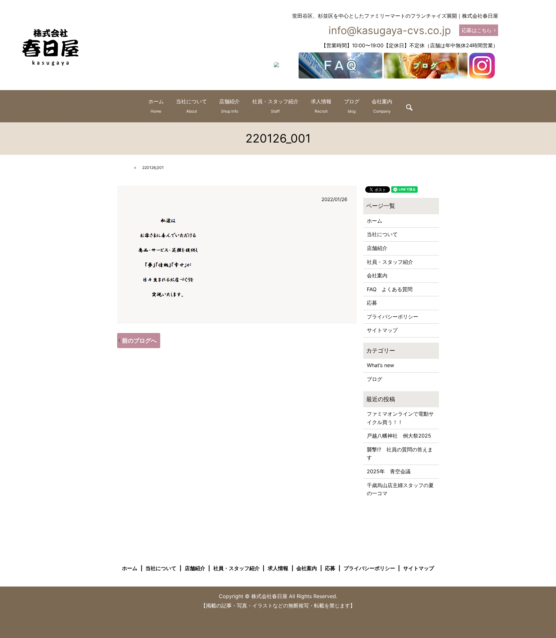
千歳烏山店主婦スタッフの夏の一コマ (400, 489)
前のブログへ (139, 340)
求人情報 (321, 106)
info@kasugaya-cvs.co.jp (390, 30)
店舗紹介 (229, 106)
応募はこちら (477, 30)
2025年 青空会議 (389, 471)
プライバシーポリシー (392, 316)
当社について (191, 106)
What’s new (380, 365)
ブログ (351, 106)
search (409, 107)
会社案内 (382, 106)
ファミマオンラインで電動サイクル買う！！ (400, 418)
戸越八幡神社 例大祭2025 (399, 435)
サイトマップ (382, 330)
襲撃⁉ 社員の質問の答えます (400, 453)
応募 (372, 303)
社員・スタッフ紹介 (275, 106)
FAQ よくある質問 (389, 289)
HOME (123, 167)
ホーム (156, 106)
